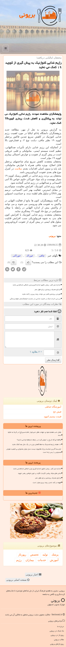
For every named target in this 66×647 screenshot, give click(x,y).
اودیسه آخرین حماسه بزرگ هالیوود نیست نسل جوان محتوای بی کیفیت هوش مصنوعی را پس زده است (33, 450)
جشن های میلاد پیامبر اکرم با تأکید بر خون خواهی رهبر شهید (39, 473)
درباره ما (60, 626)
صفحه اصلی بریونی (16, 580)
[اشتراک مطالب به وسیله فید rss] (7, 269)
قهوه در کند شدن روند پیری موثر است (47, 482)
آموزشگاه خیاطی (53, 406)
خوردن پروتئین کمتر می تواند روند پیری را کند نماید (41, 294)
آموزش (54, 560)
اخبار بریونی (32, 574)
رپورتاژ (22, 554)
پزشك (55, 554)
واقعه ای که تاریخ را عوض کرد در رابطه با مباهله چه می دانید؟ (39, 440)
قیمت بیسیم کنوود (52, 416)
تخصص (34, 554)
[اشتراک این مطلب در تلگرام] (24, 269)
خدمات (42, 560)
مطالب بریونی (59, 639)
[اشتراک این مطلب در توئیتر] (12, 269)
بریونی (27, 14)
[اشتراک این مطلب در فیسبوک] (18, 269)
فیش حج (57, 411)
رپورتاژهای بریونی (57, 644)
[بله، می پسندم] (28, 262)
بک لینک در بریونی (57, 631)
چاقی (42, 255)
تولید (45, 554)
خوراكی (17, 255)
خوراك (29, 255)
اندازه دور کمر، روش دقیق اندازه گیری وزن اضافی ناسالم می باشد (37, 285)
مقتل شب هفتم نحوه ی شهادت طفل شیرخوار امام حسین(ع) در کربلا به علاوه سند (34, 433)
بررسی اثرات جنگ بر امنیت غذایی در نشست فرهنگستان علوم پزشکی (35, 298)
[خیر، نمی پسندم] (13, 262)
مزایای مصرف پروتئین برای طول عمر (47, 289)
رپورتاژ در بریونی (57, 635)
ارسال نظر (52, 360)
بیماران (30, 560)
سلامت (18, 168)
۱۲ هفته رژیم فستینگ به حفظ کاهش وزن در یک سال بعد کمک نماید (36, 444)
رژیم (19, 560)
